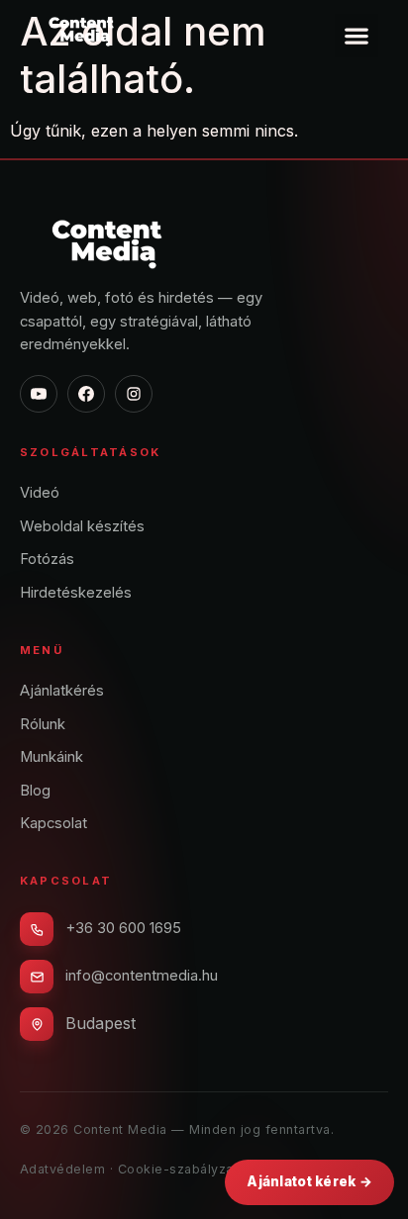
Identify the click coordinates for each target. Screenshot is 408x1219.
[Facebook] (86, 394)
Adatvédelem (63, 1169)
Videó (39, 493)
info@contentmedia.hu (141, 976)
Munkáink (51, 757)
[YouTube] (38, 394)
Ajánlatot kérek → (309, 1181)
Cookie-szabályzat (178, 1169)
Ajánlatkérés (62, 691)
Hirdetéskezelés (76, 593)
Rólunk (42, 724)
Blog (35, 790)
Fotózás (47, 559)
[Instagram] (134, 394)
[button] (356, 35)
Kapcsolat (53, 823)
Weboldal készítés (82, 526)
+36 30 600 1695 (123, 928)
